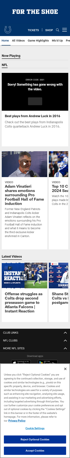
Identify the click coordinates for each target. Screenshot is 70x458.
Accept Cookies (35, 450)
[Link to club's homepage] (7, 28)
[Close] (65, 369)
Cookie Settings (35, 428)
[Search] (57, 30)
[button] (35, 101)
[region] (35, 410)
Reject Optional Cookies (35, 439)
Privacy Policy (16, 420)
